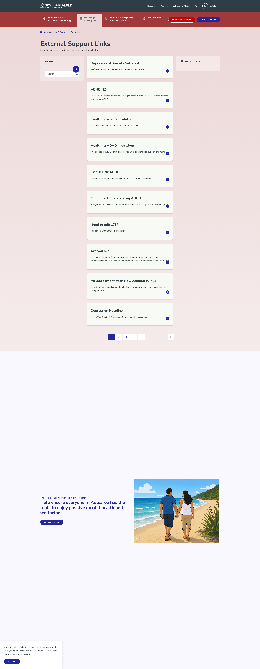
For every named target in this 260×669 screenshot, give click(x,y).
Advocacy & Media (181, 6)
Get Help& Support (90, 19)
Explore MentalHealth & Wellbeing (59, 19)
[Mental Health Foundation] (56, 6)
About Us (165, 6)
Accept (12, 661)
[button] (76, 69)
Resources (152, 6)
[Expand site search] (196, 6)
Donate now (208, 19)
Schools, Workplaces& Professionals (122, 19)
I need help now (181, 19)
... (149, 337)
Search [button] (49, 61)
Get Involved (154, 17)
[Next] (171, 337)
